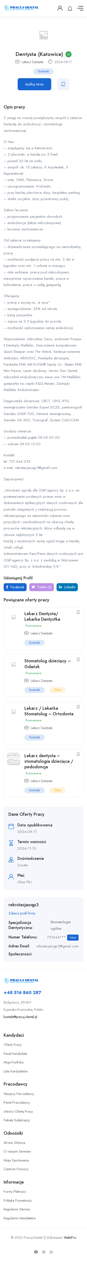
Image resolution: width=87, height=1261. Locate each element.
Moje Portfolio (14, 1062)
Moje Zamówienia (16, 1160)
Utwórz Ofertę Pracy (18, 1111)
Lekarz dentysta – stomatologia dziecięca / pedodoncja (48, 761)
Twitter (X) (43, 587)
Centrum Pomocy (16, 1169)
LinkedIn (69, 587)
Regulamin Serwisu (17, 1209)
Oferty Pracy (13, 1044)
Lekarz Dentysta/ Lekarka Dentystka (42, 616)
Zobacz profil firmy (21, 913)
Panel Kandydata (15, 1053)
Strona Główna (14, 1142)
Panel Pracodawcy (17, 1102)
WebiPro (70, 1237)
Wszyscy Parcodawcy (19, 1093)
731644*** (61, 937)
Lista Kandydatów (16, 1071)
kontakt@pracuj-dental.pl (20, 1016)
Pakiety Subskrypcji (17, 1120)
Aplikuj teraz (34, 84)
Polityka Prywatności (18, 1200)
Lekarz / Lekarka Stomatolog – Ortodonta (48, 711)
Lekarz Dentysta (33, 62)
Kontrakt (43, 71)
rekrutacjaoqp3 (23, 905)
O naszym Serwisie (17, 1151)
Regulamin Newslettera (20, 1218)
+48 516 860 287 (22, 992)
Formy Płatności (15, 1191)
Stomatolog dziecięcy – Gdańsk (47, 664)
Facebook (16, 587)
